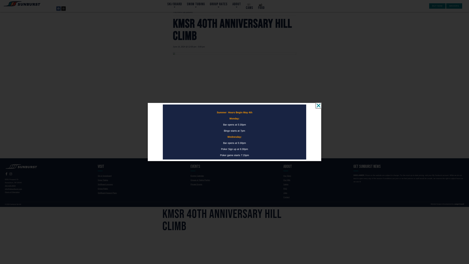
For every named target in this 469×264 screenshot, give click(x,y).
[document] (234, 132)
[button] (318, 105)
